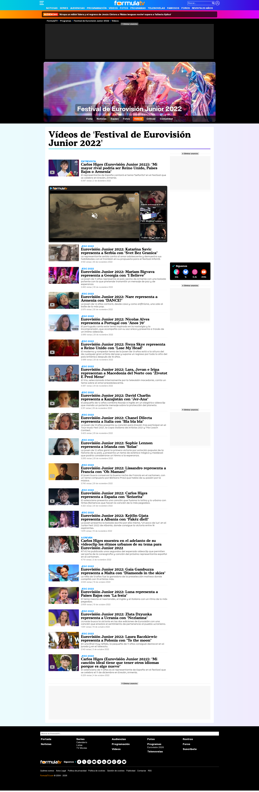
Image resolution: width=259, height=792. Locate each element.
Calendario (81, 742)
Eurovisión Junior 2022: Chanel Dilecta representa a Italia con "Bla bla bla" (116, 420)
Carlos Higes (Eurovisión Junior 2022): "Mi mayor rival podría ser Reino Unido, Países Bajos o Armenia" (119, 168)
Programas (138, 8)
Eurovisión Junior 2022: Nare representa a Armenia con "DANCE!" (119, 298)
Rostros (188, 739)
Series (64, 8)
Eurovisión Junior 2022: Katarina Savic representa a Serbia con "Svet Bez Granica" (119, 251)
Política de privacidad (77, 771)
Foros (185, 8)
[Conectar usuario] (217, 3)
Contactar (141, 771)
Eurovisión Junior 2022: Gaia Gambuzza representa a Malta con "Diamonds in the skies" (123, 571)
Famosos (173, 8)
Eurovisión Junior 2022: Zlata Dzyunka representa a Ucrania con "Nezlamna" (116, 616)
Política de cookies (96, 771)
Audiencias (77, 8)
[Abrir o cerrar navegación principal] (42, 3)
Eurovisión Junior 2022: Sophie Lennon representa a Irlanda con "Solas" (117, 445)
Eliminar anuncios (130, 24)
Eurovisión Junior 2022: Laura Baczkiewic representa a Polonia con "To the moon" (119, 638)
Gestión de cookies (116, 771)
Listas (79, 745)
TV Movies (81, 748)
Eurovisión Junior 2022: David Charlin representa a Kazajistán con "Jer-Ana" (116, 397)
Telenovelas (156, 8)
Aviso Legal (61, 771)
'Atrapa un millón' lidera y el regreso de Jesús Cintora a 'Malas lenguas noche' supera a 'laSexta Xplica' (107, 14)
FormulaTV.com (46, 775)
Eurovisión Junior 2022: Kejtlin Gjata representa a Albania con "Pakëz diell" (115, 517)
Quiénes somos (47, 771)
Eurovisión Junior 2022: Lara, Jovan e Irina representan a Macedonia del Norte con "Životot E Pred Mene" (124, 373)
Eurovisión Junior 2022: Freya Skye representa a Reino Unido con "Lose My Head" (123, 346)
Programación (97, 8)
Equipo (115, 118)
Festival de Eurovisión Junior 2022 (91, 20)
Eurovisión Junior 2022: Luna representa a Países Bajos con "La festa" (119, 594)
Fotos (124, 8)
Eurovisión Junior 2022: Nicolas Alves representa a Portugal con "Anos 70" (115, 321)
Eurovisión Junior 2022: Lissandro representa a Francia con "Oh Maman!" (123, 470)
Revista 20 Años (202, 8)
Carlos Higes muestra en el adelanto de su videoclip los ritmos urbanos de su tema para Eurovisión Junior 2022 (121, 544)
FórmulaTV (52, 20)
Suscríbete (190, 749)
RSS (150, 771)
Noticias (52, 8)
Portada (46, 739)
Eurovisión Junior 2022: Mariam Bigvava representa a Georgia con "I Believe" (117, 273)
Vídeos (113, 8)
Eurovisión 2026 (155, 747)
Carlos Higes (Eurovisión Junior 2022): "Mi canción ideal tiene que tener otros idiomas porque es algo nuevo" (120, 662)
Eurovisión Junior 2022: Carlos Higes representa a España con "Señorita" (114, 495)
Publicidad (130, 771)
